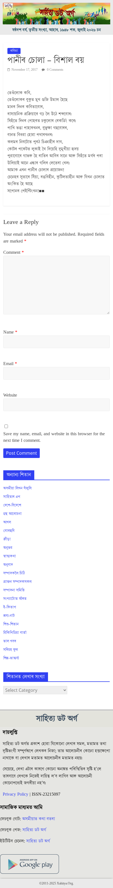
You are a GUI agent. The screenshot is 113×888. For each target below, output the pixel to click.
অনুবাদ (8, 565)
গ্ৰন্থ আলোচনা (12, 514)
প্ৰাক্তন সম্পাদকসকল (17, 582)
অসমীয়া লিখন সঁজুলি (17, 488)
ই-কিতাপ (9, 607)
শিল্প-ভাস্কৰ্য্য (11, 658)
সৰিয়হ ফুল (10, 650)
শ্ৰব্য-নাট (9, 616)
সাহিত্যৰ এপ (11, 497)
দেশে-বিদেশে (12, 505)
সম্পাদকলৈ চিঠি (14, 573)
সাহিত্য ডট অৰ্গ (34, 830)
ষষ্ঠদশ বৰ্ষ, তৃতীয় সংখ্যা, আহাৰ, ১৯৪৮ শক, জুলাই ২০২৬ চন (56, 30)
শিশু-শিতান (11, 624)
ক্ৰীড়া (7, 539)
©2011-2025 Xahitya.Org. (56, 883)
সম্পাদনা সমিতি (14, 590)
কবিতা (14, 51)
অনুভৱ (7, 548)
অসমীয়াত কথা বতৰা (39, 819)
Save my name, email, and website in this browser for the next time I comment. (54, 437)
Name (10, 332)
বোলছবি (9, 531)
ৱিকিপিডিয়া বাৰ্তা (15, 633)
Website (10, 395)
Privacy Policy (15, 794)
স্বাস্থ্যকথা (9, 556)
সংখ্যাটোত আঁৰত (15, 599)
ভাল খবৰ (9, 641)
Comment (13, 252)
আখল (7, 522)
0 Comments (54, 69)
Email (10, 364)
